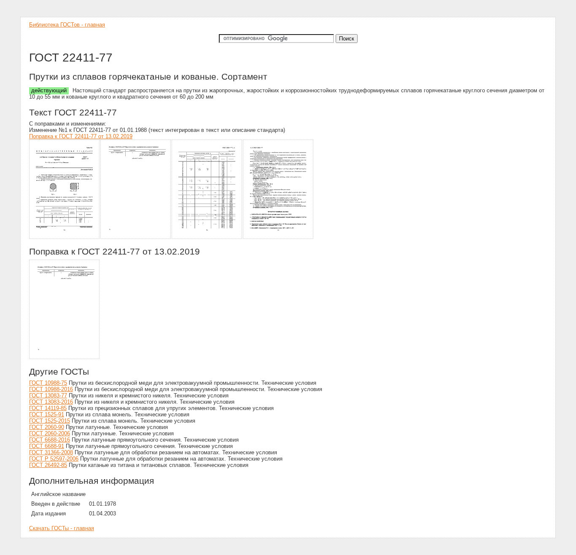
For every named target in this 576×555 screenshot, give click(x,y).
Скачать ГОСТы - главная (61, 528)
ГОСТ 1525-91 (46, 414)
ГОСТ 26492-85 (48, 465)
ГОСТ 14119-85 (48, 408)
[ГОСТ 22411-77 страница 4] (278, 237)
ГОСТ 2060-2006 (49, 433)
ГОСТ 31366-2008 (51, 452)
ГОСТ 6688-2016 (49, 440)
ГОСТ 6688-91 (46, 446)
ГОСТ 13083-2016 (51, 402)
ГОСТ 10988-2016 (51, 389)
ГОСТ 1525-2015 (49, 421)
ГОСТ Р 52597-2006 (53, 459)
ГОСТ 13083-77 (48, 395)
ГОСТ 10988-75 (48, 383)
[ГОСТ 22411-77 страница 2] (136, 237)
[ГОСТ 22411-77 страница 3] (207, 237)
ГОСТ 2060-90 (46, 427)
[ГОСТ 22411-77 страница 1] (64, 237)
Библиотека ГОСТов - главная (67, 24)
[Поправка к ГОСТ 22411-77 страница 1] (64, 357)
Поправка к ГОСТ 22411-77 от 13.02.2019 (80, 136)
